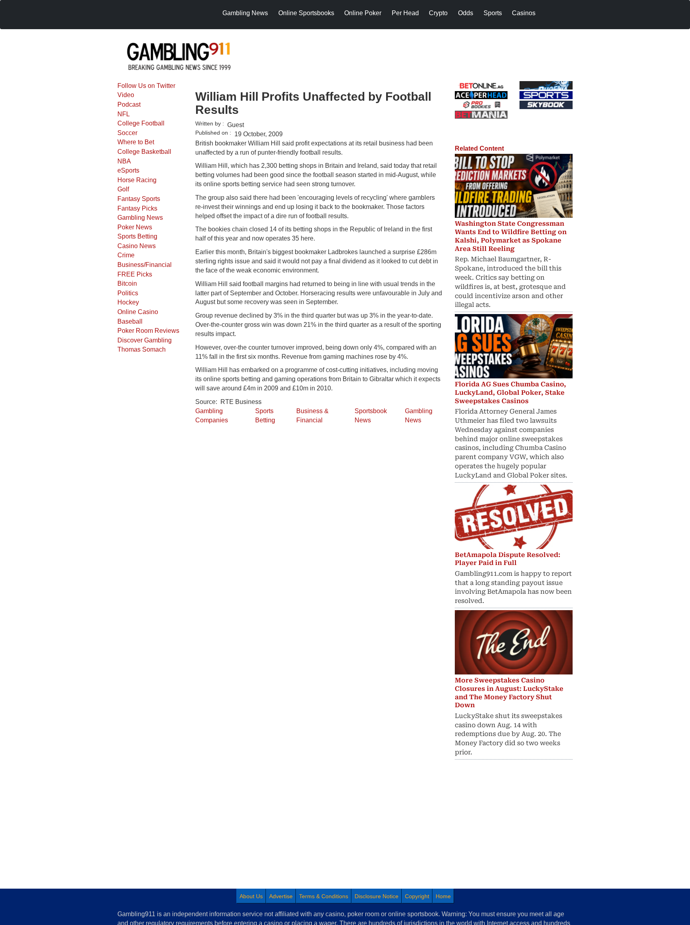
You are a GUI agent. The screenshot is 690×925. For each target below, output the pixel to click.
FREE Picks (134, 274)
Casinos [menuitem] (523, 13)
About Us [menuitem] (251, 896)
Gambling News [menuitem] (245, 13)
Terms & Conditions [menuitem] (323, 896)
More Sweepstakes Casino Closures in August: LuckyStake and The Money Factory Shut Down (509, 692)
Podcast (129, 104)
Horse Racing (137, 180)
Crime (126, 255)
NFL (123, 114)
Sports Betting (137, 236)
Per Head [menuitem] (405, 13)
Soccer (127, 132)
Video (125, 95)
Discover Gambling (144, 340)
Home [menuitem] (443, 896)
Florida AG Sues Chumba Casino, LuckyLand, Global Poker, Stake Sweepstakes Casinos (510, 392)
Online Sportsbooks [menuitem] (306, 13)
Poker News (134, 227)
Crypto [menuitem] (438, 13)
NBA (124, 161)
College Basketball (144, 151)
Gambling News (140, 217)
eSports (128, 170)
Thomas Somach (141, 349)
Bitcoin (127, 283)
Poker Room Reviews (148, 330)
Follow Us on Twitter (146, 85)
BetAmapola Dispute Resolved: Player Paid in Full (507, 559)
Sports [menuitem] (493, 13)
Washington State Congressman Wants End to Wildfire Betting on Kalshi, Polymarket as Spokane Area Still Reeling (511, 236)
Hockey (128, 302)
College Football (141, 123)
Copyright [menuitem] (417, 896)
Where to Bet (135, 142)
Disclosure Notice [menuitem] (377, 896)
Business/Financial (144, 264)
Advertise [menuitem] (281, 896)
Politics (127, 293)
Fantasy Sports (138, 198)
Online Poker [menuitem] (362, 13)
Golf (123, 189)
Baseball (130, 321)
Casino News (136, 246)
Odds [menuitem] (465, 13)
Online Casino (137, 311)
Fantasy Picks (137, 208)
